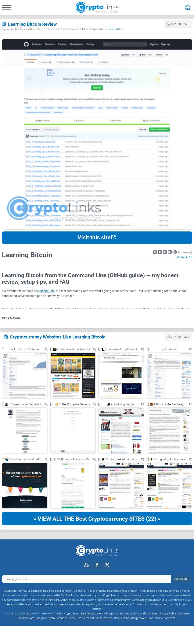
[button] (6, 7)
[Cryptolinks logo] (97, 7)
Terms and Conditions (145, 613)
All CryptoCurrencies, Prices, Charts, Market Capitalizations (77, 618)
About (116, 613)
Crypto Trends (122, 618)
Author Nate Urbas (31, 618)
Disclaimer (184, 613)
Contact (126, 613)
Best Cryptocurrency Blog (96, 613)
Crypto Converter (165, 618)
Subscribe (181, 579)
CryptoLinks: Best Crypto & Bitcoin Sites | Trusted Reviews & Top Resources (40, 28)
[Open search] (187, 7)
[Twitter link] (107, 565)
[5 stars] (175, 252)
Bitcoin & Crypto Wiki (92, 28)
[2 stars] (160, 252)
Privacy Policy (168, 613)
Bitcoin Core (46, 291)
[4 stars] (170, 252)
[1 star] (155, 252)
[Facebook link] (97, 565)
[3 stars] (165, 252)
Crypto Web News (142, 618)
